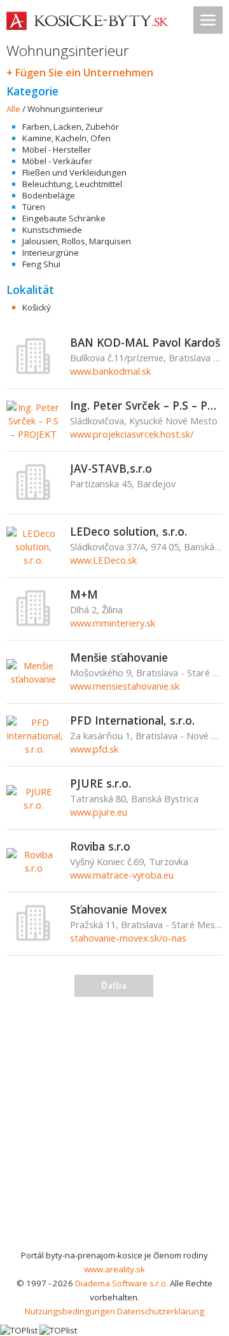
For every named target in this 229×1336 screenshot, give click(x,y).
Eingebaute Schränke (64, 218)
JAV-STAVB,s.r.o (111, 468)
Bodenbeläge (48, 195)
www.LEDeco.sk (103, 559)
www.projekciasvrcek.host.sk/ (131, 434)
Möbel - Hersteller (56, 149)
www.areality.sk (114, 1269)
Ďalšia (114, 985)
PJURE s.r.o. (100, 783)
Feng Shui (41, 264)
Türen (33, 206)
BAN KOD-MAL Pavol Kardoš (145, 342)
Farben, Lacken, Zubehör (70, 126)
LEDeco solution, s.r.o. (128, 531)
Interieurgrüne (50, 252)
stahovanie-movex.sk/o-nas (128, 937)
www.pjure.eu (98, 811)
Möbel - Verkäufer (57, 161)
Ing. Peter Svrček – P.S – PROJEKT (146, 405)
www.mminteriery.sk (112, 622)
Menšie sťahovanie (119, 657)
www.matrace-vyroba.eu (122, 874)
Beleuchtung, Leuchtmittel (72, 184)
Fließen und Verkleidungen (74, 172)
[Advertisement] (114, 1127)
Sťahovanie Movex (118, 909)
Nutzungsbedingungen (70, 1311)
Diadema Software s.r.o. (121, 1283)
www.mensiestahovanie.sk (124, 685)
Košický (36, 307)
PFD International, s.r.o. (132, 720)
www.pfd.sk (94, 748)
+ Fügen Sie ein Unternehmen (79, 73)
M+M (84, 594)
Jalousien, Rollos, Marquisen (76, 241)
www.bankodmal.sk (110, 371)
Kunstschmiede (52, 229)
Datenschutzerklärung (160, 1311)
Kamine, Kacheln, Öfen (66, 138)
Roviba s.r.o (100, 846)
